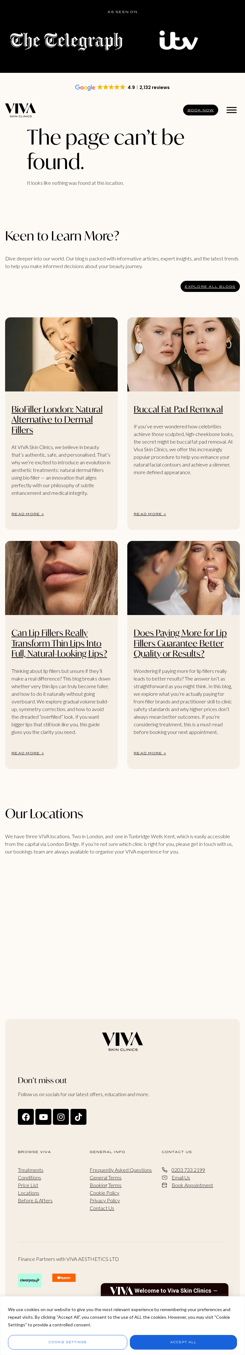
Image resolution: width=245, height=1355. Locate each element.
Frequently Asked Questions (121, 1170)
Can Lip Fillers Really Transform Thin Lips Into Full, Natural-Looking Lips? (59, 643)
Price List (28, 1185)
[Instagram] (61, 1117)
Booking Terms (106, 1185)
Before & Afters (35, 1200)
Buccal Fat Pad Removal (178, 409)
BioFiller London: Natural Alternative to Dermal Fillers (57, 419)
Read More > (27, 514)
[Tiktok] (78, 1117)
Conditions (29, 1177)
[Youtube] (43, 1117)
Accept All (183, 1342)
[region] (122, 1325)
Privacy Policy (105, 1200)
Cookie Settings (67, 1342)
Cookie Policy (104, 1193)
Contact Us (102, 1208)
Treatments (30, 1170)
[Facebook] (26, 1117)
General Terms (106, 1177)
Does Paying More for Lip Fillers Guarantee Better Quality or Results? (180, 643)
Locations (28, 1193)
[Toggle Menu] (231, 110)
